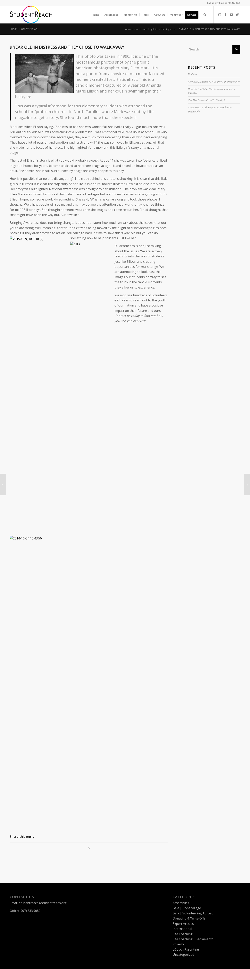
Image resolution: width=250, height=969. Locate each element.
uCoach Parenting (186, 949)
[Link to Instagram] (220, 14)
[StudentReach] (31, 14)
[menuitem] (95, 14)
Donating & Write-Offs (189, 918)
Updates (192, 74)
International (182, 929)
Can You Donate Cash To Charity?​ (206, 100)
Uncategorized (183, 954)
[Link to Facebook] (226, 14)
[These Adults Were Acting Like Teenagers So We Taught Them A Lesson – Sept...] (247, 484)
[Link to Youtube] (231, 14)
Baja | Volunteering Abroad (193, 913)
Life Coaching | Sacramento (193, 939)
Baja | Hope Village (187, 908)
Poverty (178, 944)
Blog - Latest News (24, 29)
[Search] (205, 14)
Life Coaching (183, 934)
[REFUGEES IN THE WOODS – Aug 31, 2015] (3, 484)
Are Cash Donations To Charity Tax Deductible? (214, 81)
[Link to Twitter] (237, 14)
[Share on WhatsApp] (89, 847)
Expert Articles (183, 923)
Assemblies (181, 903)
